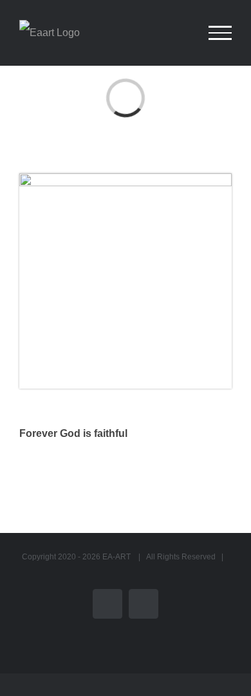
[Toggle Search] (176, 32)
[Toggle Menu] (220, 33)
